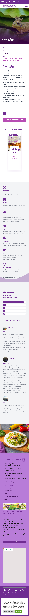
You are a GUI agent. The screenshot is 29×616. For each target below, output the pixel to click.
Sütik (5, 499)
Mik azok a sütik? (10, 608)
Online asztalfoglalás (10, 482)
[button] (23, 152)
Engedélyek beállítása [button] (9, 611)
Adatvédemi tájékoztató (11, 496)
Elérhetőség (7, 488)
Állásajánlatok (8, 490)
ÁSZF (5, 494)
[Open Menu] (26, 6)
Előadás (5, 58)
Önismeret (16, 60)
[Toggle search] (26, 2)
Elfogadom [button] (18, 611)
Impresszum (7, 502)
